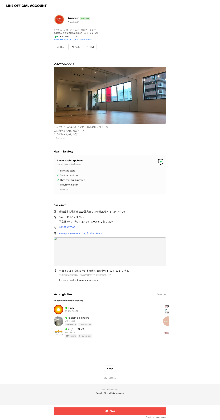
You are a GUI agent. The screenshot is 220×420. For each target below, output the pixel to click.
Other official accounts (114, 393)
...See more (59, 138)
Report (99, 393)
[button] (75, 47)
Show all (64, 189)
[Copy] (128, 270)
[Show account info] (85, 18)
